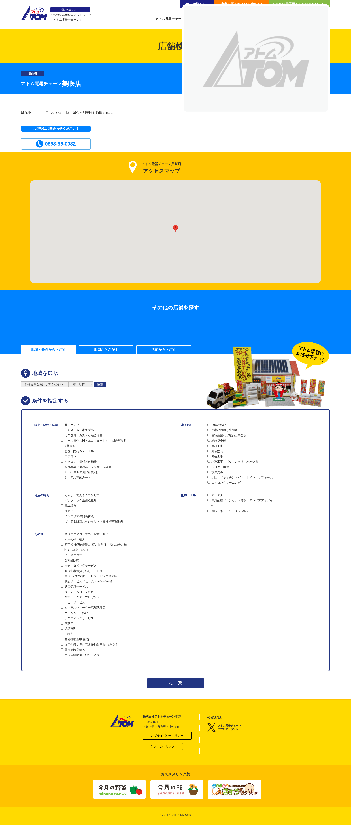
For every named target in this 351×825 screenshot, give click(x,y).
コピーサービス (75, 602)
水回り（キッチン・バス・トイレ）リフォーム (242, 477)
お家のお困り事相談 (224, 430)
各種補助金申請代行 (78, 639)
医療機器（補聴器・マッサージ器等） (89, 466)
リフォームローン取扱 (79, 592)
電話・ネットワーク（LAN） (230, 511)
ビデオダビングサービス (81, 565)
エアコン (70, 456)
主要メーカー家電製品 (79, 430)
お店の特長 (41, 495)
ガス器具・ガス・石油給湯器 (84, 435)
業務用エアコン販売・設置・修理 (86, 534)
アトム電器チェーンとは (173, 19)
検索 (100, 384)
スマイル (70, 511)
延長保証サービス (76, 586)
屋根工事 (217, 445)
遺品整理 (70, 628)
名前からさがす (164, 349)
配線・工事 (188, 495)
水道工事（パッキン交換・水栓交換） (236, 461)
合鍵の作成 (218, 424)
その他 (38, 534)
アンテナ (217, 495)
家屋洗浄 (217, 472)
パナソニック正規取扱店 (81, 500)
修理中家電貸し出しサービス (84, 571)
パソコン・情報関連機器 (81, 461)
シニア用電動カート (78, 477)
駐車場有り (72, 505)
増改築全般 (218, 440)
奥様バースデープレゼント (82, 597)
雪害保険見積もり (76, 649)
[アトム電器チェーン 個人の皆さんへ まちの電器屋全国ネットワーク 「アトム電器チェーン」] (34, 14)
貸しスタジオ (73, 555)
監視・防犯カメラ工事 (79, 451)
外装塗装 (217, 451)
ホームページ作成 (76, 613)
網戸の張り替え (75, 539)
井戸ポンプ (72, 424)
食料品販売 (72, 560)
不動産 (69, 623)
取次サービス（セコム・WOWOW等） (90, 581)
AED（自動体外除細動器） (82, 472)
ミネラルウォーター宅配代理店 (85, 607)
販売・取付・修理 (46, 424)
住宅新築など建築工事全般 (228, 435)
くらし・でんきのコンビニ (82, 495)
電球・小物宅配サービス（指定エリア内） (92, 576)
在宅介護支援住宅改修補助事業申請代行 (91, 644)
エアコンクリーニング (226, 482)
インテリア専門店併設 (79, 516)
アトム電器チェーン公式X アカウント (229, 727)
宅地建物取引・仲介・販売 (82, 654)
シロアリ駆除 (220, 466)
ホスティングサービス (79, 618)
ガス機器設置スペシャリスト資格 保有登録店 (94, 521)
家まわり (187, 424)
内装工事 (217, 456)
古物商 (69, 634)
